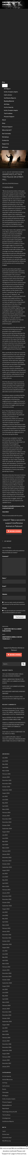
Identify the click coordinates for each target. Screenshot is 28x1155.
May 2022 (5, 918)
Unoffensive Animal (10, 3)
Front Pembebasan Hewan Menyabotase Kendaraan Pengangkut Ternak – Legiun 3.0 (13, 710)
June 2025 (5, 799)
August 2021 (5, 947)
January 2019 (6, 1041)
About (4, 120)
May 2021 (5, 957)
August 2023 (6, 870)
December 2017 (6, 1063)
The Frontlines (8, 113)
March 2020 (5, 1002)
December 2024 (6, 819)
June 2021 (5, 954)
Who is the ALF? (7, 130)
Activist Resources (7, 1079)
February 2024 (6, 851)
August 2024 (6, 832)
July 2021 (4, 951)
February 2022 (6, 928)
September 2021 (7, 944)
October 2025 (6, 786)
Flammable (5, 1092)
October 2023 (6, 864)
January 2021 (5, 970)
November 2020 (6, 976)
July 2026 (5, 758)
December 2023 (6, 857)
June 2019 (5, 1031)
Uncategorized (6, 1118)
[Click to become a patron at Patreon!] (14, 533)
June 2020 (5, 992)
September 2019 (7, 1021)
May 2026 (5, 764)
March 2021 (5, 963)
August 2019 (5, 1024)
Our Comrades (6, 133)
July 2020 (5, 989)
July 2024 (5, 835)
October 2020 (6, 979)
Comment (5, 556)
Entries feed (5, 1134)
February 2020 (6, 1005)
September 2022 (7, 905)
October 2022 (6, 902)
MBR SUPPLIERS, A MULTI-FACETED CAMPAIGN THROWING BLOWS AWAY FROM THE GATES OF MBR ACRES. (13, 739)
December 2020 (6, 973)
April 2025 (5, 806)
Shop (3, 123)
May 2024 (5, 841)
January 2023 (6, 893)
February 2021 (6, 967)
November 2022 (6, 899)
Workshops (5, 137)
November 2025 (6, 783)
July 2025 (5, 796)
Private (4, 608)
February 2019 (6, 1037)
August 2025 (6, 793)
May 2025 (5, 803)
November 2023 (6, 860)
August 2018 (5, 1053)
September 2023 (7, 867)
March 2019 (5, 1034)
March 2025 (5, 809)
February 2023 (6, 889)
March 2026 (5, 770)
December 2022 (6, 896)
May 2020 (5, 996)
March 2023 (5, 886)
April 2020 (5, 999)
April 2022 (5, 922)
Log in (4, 1131)
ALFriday (6, 104)
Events (4, 1089)
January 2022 (6, 931)
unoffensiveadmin (18, 172)
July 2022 (5, 912)
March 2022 (5, 925)
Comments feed (6, 1137)
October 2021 (6, 941)
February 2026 (6, 774)
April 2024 (5, 844)
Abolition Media (8, 187)
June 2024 (5, 838)
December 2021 (6, 934)
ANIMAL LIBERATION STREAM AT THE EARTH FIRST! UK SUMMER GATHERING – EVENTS (13, 681)
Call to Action (8, 95)
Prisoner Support (9, 116)
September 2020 (7, 983)
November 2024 (6, 822)
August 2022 (5, 909)
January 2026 (6, 777)
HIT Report (7, 89)
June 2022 (5, 915)
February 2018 (6, 1057)
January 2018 (6, 1060)
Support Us (5, 144)
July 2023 (5, 873)
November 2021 (6, 938)
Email (4, 586)
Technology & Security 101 (9, 1111)
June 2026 (5, 761)
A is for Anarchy (8, 107)
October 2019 (6, 1018)
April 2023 (5, 883)
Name (4, 578)
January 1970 (6, 1066)
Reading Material (9, 101)
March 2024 (5, 848)
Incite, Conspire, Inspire (11, 92)
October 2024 (6, 825)
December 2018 (6, 1044)
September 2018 (7, 1050)
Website (4, 594)
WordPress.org (6, 1141)
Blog (3, 82)
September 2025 (7, 790)
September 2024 (7, 828)
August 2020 (6, 986)
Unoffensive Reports (10, 98)
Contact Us (5, 140)
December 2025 (6, 780)
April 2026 (5, 767)
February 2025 (6, 812)
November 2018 (6, 1047)
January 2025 (6, 815)
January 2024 (6, 854)
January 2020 (6, 1008)
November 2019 (6, 1015)
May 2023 (5, 880)
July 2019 (4, 1028)
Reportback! (5, 1108)
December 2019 (6, 1012)
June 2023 (5, 877)
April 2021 (5, 960)
